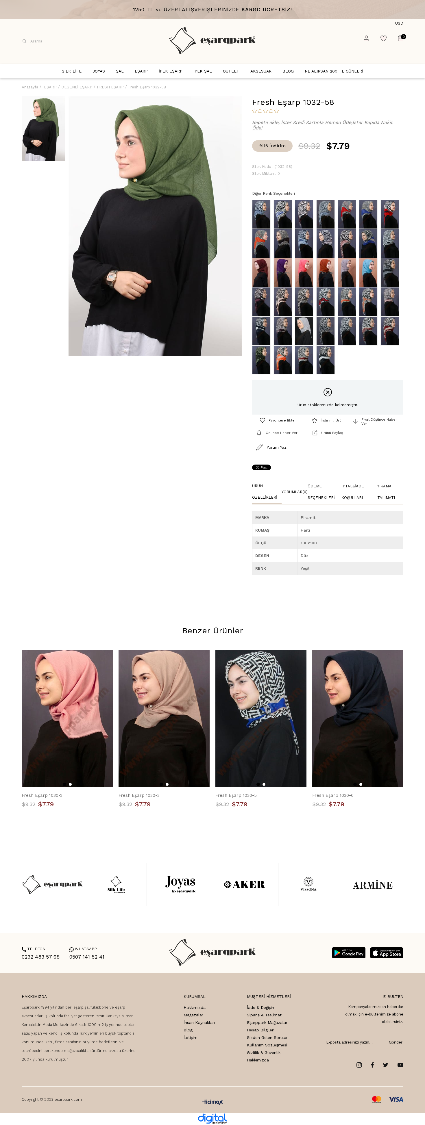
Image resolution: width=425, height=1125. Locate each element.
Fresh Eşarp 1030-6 (333, 795)
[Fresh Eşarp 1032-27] (284, 214)
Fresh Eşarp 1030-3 (139, 795)
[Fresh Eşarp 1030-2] (67, 718)
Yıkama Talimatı (386, 492)
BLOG (288, 71)
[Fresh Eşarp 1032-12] (284, 331)
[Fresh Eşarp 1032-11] (391, 301)
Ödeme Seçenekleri (321, 492)
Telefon (33, 949)
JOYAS (99, 71)
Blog (188, 1030)
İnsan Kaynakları (199, 1022)
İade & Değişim (261, 1007)
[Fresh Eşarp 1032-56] (348, 272)
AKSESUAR (260, 71)
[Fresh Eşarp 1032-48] (369, 243)
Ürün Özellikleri (264, 492)
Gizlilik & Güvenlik (263, 1052)
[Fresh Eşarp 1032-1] (305, 331)
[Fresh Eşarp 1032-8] (348, 301)
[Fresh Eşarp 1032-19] (348, 331)
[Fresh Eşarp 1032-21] (391, 331)
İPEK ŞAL (202, 71)
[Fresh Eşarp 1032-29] (327, 214)
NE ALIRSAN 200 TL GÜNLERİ (334, 71)
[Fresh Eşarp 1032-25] (327, 360)
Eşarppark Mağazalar (267, 1022)
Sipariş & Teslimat (264, 1015)
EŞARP (141, 71)
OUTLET (231, 71)
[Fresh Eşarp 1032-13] (391, 272)
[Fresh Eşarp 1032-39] (263, 243)
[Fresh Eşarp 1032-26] (327, 243)
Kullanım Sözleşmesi (267, 1045)
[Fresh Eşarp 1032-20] (369, 331)
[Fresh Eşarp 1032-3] (284, 301)
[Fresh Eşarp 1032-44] (263, 214)
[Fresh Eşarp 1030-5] (260, 718)
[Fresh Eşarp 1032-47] (348, 243)
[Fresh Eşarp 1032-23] (284, 360)
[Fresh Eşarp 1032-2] (263, 301)
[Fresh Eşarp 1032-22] (263, 360)
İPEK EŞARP (170, 71)
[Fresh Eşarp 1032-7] (327, 301)
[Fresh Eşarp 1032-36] (369, 214)
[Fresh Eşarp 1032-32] (348, 214)
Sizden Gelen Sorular (267, 1037)
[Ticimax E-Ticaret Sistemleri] (212, 1103)
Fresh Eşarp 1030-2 (42, 795)
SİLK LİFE (72, 71)
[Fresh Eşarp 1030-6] (357, 718)
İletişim (190, 1037)
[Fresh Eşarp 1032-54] (305, 272)
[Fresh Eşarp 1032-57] (369, 272)
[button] (64, 784)
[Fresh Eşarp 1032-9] (369, 301)
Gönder (394, 1042)
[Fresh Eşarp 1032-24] (305, 360)
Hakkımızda (195, 1007)
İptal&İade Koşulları (352, 492)
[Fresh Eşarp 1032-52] (263, 272)
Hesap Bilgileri (260, 1030)
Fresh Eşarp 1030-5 (236, 795)
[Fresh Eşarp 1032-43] (305, 243)
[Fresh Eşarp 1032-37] (391, 214)
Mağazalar (193, 1015)
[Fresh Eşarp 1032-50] (391, 243)
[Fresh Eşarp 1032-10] (263, 331)
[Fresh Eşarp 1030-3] (164, 718)
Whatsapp (83, 949)
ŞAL (120, 71)
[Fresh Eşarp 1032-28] (305, 214)
